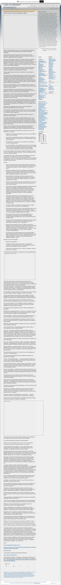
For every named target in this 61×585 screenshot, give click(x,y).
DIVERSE (40, 65)
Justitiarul (50, 68)
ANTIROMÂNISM (41, 61)
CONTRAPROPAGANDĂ (42, 62)
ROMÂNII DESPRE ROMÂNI (43, 86)
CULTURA (40, 64)
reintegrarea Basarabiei (16, 575)
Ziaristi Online (51, 78)
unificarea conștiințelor (29, 576)
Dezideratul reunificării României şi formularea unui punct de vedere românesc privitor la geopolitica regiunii (18, 12)
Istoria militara (51, 64)
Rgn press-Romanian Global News (52, 73)
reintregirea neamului (31, 575)
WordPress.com (51, 89)
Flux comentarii (51, 88)
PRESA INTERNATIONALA (42, 82)
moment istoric (16, 574)
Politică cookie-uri (37, 583)
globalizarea (24, 573)
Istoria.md (50, 65)
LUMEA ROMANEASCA (21, 572)
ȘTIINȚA (39, 68)
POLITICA (40, 81)
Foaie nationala (51, 61)
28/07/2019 (5, 572)
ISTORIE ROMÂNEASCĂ (42, 71)
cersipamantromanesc (13, 572)
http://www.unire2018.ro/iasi (10, 555)
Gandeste (50, 62)
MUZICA (39, 80)
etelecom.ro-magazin (52, 60)
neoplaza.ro (51, 69)
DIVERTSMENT (40, 66)
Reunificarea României (7, 576)
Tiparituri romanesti (52, 75)
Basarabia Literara (52, 59)
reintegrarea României (24, 575)
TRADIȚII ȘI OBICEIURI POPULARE (42, 97)
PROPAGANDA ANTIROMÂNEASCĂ (41, 88)
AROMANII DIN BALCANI (42, 92)
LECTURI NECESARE (42, 85)
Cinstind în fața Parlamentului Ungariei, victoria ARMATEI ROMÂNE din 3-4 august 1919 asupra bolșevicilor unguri (43, 6)
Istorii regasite (51, 66)
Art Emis (50, 58)
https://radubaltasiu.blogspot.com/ (12, 545)
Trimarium (24, 576)
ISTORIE (39, 70)
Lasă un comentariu (20, 577)
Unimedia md (51, 76)
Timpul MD (50, 74)
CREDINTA (40, 78)
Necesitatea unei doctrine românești (25, 574)
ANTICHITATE (40, 73)
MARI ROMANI (40, 79)
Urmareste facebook (51, 92)
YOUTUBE (40, 99)
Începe (41, 1)
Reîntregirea (11, 575)
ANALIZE (39, 60)
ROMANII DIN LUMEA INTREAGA (42, 96)
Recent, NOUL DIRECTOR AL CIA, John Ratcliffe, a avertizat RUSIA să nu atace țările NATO (42, 123)
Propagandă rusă (41, 89)
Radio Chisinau (51, 71)
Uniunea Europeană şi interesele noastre (10, 577)
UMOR (39, 67)
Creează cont (51, 86)
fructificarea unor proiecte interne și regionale (15, 573)
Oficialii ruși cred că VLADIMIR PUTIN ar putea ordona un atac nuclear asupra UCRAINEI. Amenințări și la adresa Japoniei (42, 127)
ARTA (39, 77)
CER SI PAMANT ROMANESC (12, 6)
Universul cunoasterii (52, 77)
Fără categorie (40, 69)
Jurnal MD (50, 67)
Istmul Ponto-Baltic (11, 574)
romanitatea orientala (14, 576)
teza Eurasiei (20, 576)
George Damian (51, 63)
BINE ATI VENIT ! (54, 8)
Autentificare (51, 87)
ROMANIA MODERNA (42, 74)
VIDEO (39, 98)
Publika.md (50, 70)
